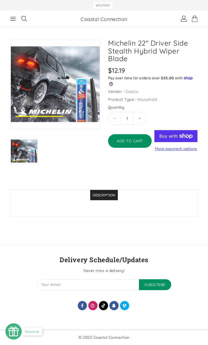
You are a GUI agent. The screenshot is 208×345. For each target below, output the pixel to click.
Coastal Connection (104, 19)
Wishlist (103, 5)
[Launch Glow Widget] (13, 331)
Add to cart (130, 141)
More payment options (176, 148)
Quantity (116, 107)
